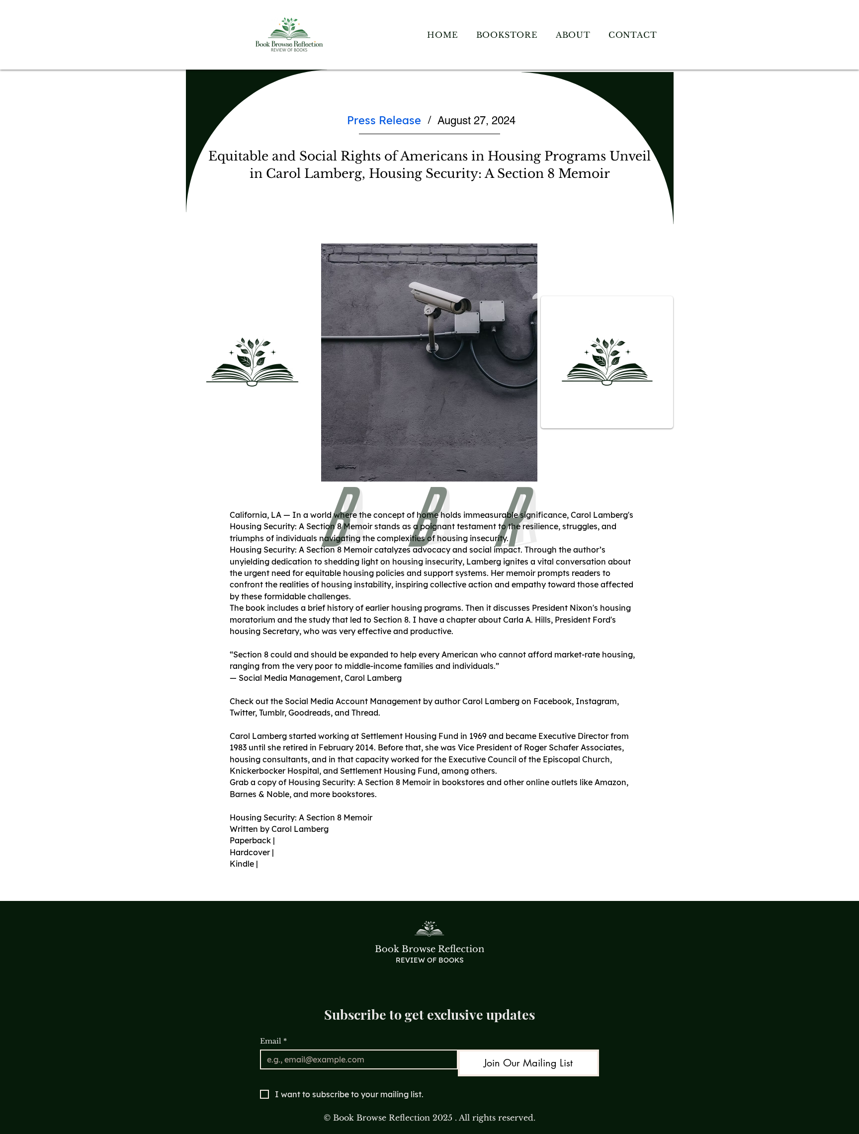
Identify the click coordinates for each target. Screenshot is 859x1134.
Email (273, 1041)
